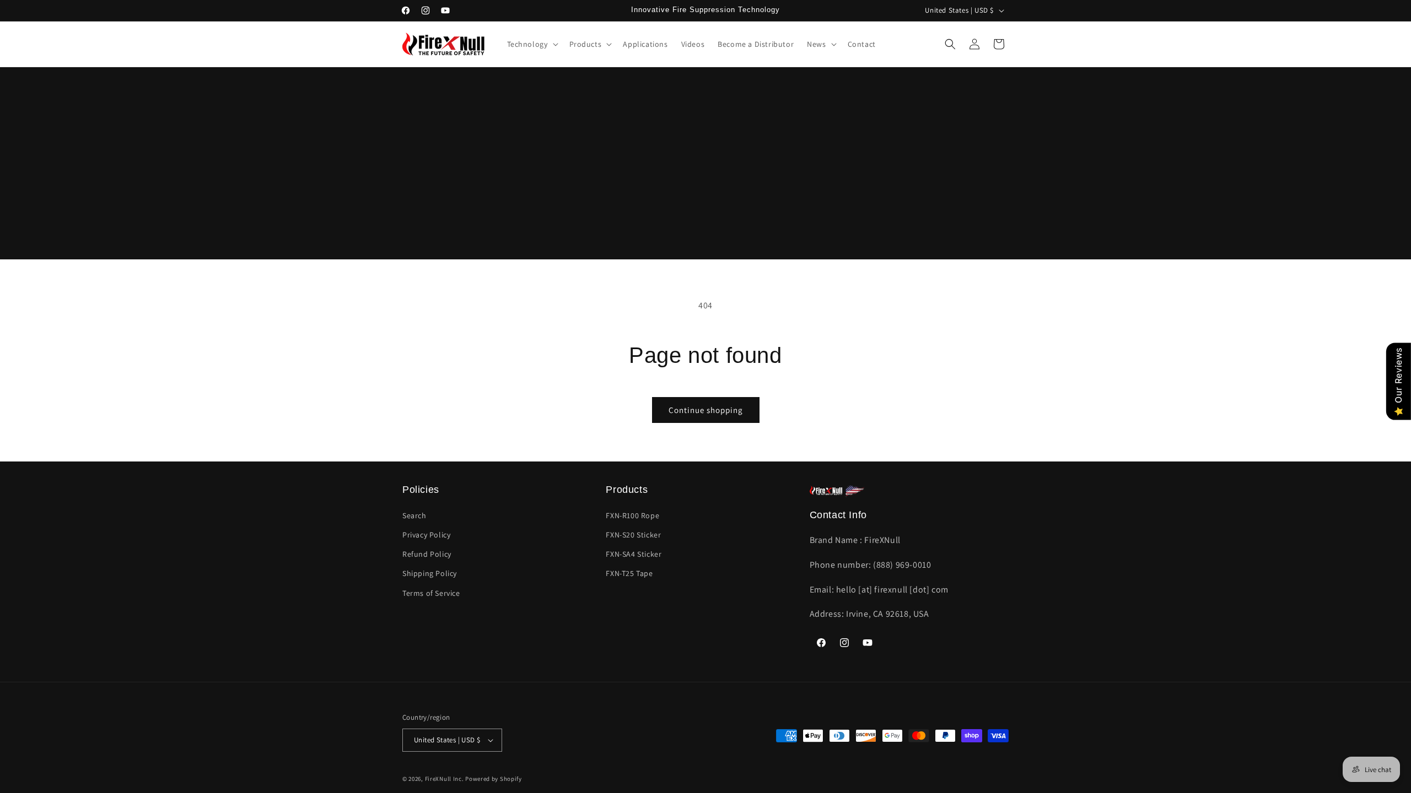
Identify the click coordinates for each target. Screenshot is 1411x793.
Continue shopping (706, 410)
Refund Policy (426, 554)
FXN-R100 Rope (632, 515)
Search (414, 515)
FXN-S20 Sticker (633, 535)
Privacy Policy (426, 535)
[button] (531, 44)
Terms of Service (431, 593)
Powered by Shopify (493, 779)
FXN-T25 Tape (629, 573)
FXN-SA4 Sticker (633, 554)
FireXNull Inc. (444, 779)
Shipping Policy (429, 573)
